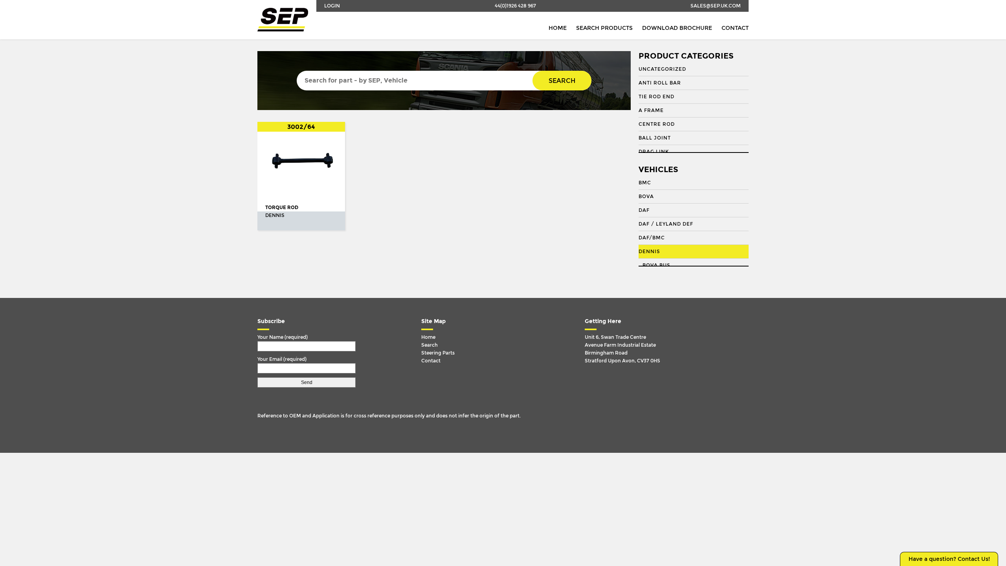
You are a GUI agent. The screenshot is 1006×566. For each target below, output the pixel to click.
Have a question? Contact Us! (949, 559)
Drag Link (654, 151)
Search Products (604, 28)
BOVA (646, 196)
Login (332, 6)
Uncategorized (662, 69)
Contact (735, 28)
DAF (644, 210)
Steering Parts (438, 353)
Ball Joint (655, 138)
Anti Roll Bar (660, 83)
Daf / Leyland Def (666, 224)
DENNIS (649, 251)
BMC (645, 183)
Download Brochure (677, 28)
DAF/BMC (652, 238)
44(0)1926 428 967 (515, 6)
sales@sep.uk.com (715, 6)
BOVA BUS (656, 265)
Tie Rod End (656, 96)
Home (558, 28)
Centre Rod (657, 124)
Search (562, 81)
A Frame (651, 110)
